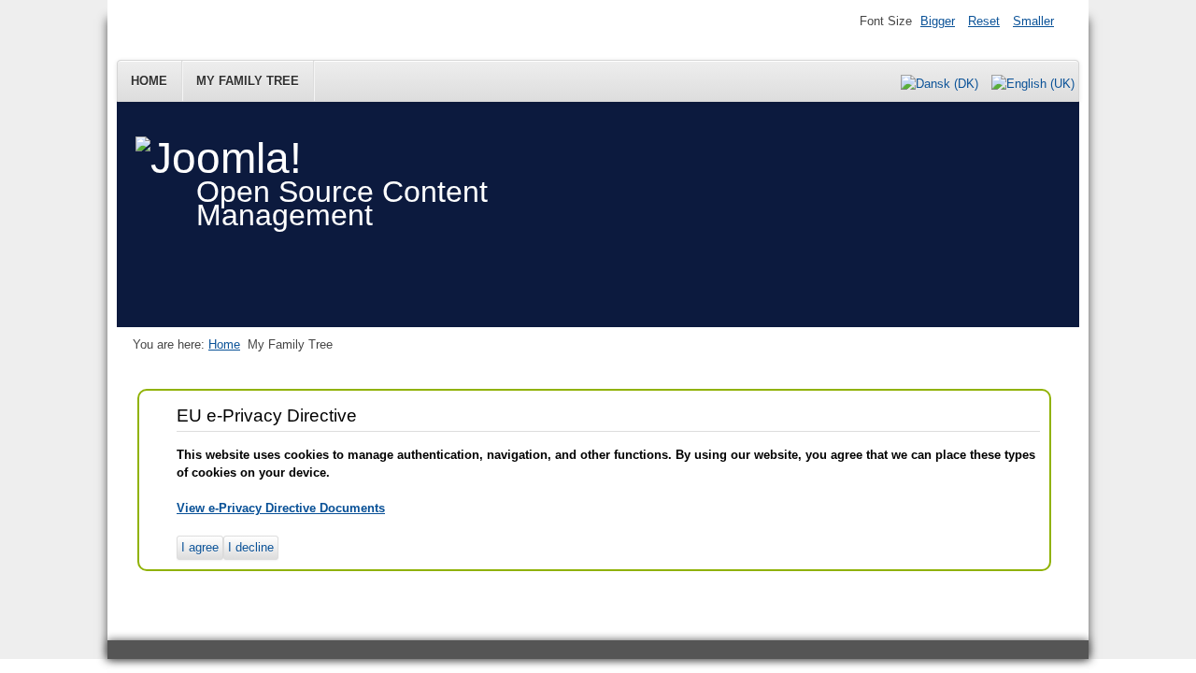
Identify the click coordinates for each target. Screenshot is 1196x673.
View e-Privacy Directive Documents (281, 508)
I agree (200, 547)
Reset (984, 21)
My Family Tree (247, 81)
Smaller (1033, 21)
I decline (251, 547)
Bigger (937, 21)
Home (149, 81)
